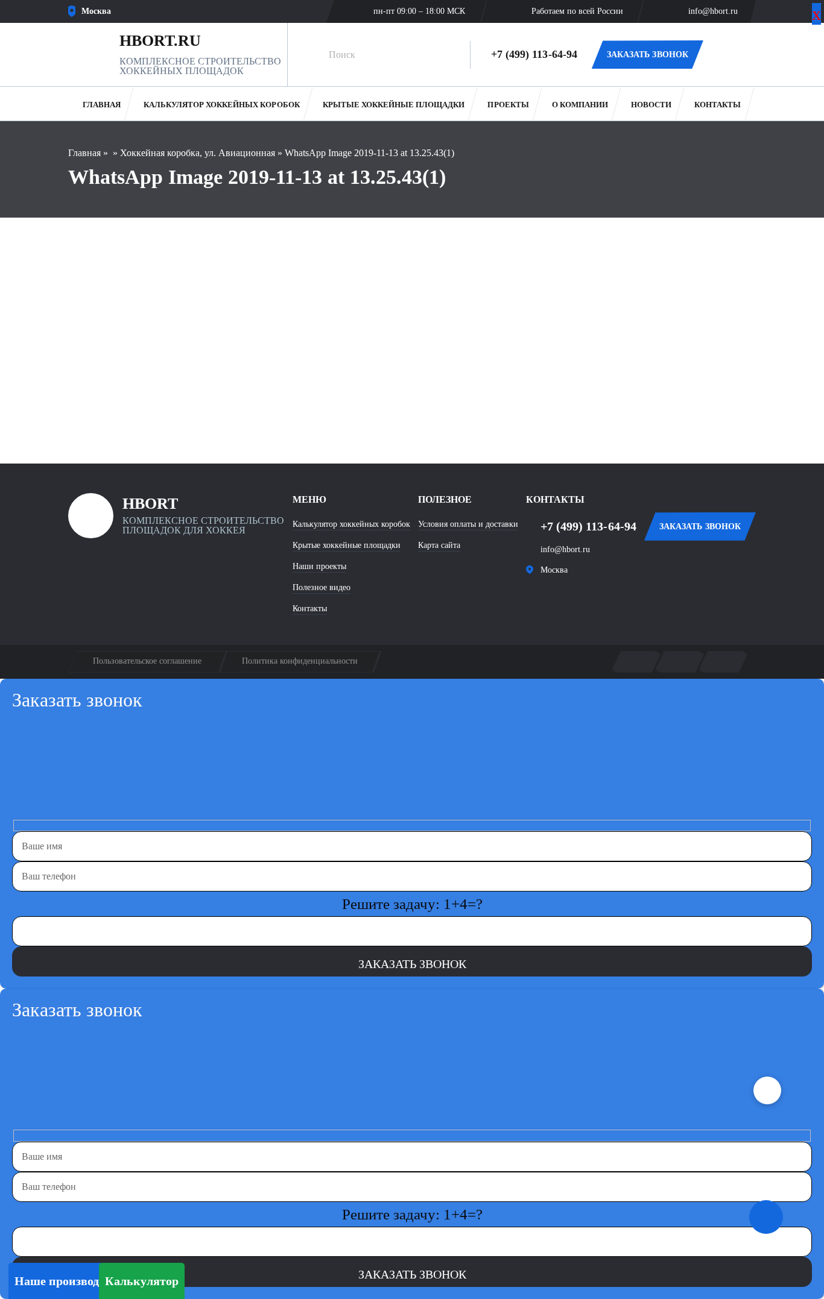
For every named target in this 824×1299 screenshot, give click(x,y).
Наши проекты (319, 566)
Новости (651, 104)
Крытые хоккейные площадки (394, 104)
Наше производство (68, 1281)
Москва (554, 569)
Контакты (717, 104)
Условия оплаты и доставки (468, 524)
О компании (580, 104)
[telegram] (576, 598)
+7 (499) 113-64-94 (534, 54)
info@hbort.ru (713, 11)
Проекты (507, 104)
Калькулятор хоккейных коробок (222, 104)
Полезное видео (321, 587)
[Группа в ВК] (540, 598)
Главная (101, 104)
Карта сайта (439, 545)
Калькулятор (142, 1281)
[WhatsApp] (729, 55)
